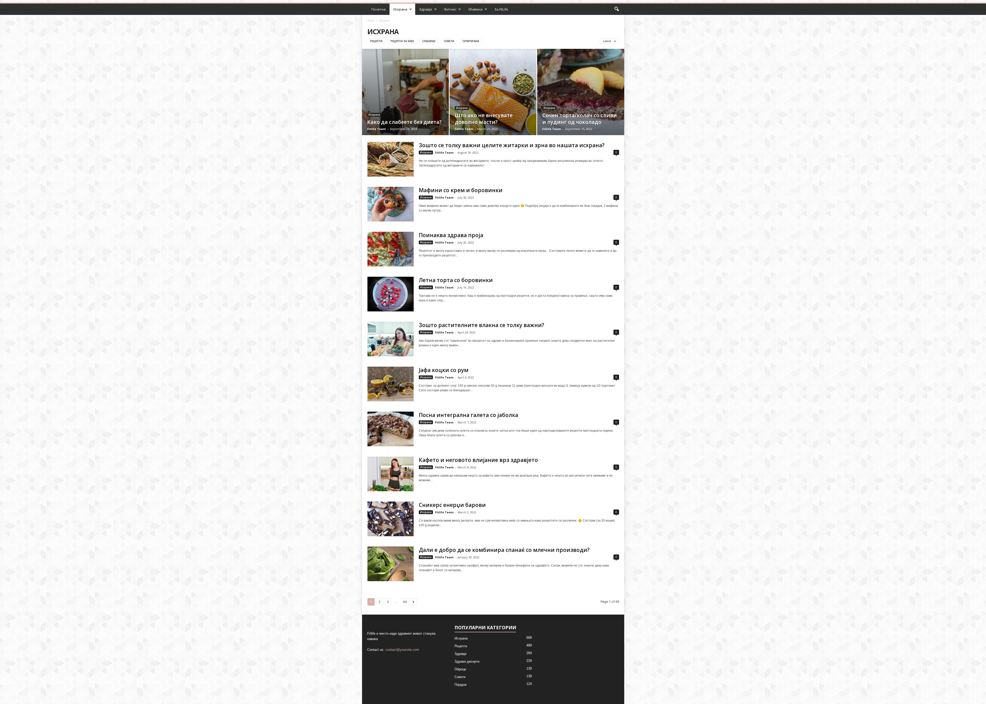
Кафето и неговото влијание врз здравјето (478, 460)
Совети (449, 41)
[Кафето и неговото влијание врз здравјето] (390, 474)
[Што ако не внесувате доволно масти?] (493, 100)
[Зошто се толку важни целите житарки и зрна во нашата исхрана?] (390, 159)
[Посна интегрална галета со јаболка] (390, 429)
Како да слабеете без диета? (404, 121)
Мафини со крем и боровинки (461, 190)
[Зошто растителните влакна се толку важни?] (390, 339)
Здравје (425, 9)
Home (370, 20)
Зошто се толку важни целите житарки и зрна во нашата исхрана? (511, 145)
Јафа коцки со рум (443, 370)
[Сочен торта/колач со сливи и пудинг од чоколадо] (580, 100)
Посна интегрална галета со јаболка (468, 415)
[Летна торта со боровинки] (390, 294)
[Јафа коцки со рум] (390, 384)
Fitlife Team (376, 129)
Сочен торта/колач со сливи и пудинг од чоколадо (579, 118)
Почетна (378, 9)
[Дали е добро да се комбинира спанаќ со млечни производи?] (390, 563)
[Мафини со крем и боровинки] (390, 204)
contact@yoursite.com (402, 650)
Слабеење (428, 41)
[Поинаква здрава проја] (390, 249)
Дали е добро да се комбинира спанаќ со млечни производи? (504, 549)
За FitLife (501, 9)
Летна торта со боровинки (456, 280)
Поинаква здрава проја (451, 235)
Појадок (460, 685)
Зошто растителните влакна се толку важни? (481, 325)
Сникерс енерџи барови (452, 504)
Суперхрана (470, 41)
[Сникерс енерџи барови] (390, 519)
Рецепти (376, 41)
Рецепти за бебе (402, 41)
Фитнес (450, 9)
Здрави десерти (466, 661)
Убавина (475, 9)
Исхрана (400, 9)
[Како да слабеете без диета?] (405, 100)
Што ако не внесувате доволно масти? (484, 118)
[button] (616, 9)
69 (405, 602)
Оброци (460, 669)
